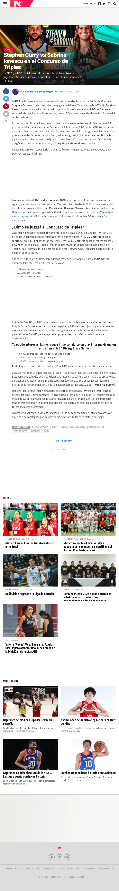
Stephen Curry (20, 431)
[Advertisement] (59, 15)
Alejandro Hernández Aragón (38, 91)
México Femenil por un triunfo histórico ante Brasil (30, 544)
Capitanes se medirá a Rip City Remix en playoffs (27, 721)
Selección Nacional (15, 539)
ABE (7, 640)
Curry (55, 427)
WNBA (91, 399)
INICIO (9, 868)
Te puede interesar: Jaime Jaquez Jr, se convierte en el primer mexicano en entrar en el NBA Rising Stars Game (64, 346)
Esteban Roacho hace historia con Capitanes (88, 773)
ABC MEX (19, 868)
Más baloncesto (105, 868)
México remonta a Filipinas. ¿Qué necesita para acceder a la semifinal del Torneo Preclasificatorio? (87, 546)
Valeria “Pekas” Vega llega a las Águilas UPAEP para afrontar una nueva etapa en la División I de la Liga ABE (30, 648)
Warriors (35, 431)
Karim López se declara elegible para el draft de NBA (88, 721)
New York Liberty (77, 427)
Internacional (89, 868)
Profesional (11, 589)
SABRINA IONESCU (96, 427)
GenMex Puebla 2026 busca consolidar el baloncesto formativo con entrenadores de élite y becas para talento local (87, 599)
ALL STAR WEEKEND (40, 427)
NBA (63, 427)
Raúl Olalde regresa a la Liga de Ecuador (29, 594)
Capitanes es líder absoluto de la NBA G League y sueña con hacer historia (27, 774)
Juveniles (68, 589)
